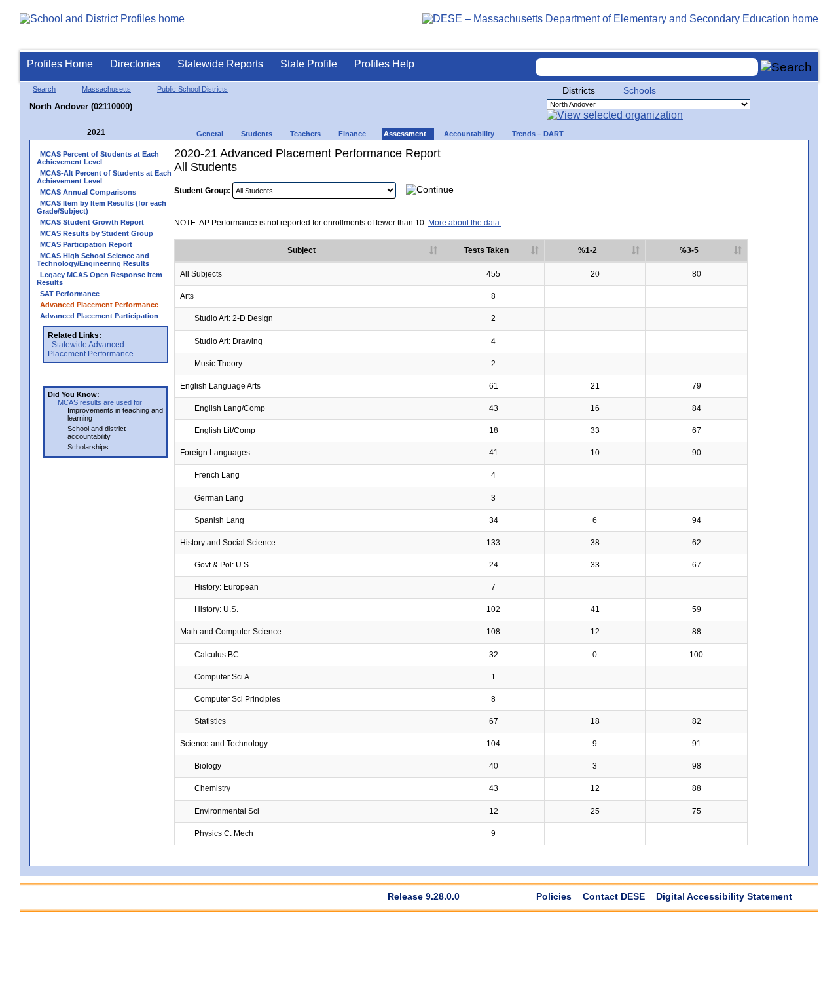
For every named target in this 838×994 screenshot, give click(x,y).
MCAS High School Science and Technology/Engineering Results (93, 259)
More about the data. (464, 222)
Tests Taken (486, 250)
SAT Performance (70, 293)
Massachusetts (106, 89)
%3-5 (689, 250)
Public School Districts (192, 89)
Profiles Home (60, 63)
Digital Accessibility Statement (724, 896)
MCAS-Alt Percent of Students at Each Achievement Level (104, 177)
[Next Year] (123, 133)
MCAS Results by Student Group (96, 233)
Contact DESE (614, 896)
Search (44, 89)
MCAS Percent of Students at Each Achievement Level (98, 158)
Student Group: (202, 190)
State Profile (308, 63)
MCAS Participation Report (86, 244)
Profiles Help (384, 63)
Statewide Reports (220, 63)
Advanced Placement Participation (99, 316)
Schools (639, 90)
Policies (554, 896)
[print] (719, 189)
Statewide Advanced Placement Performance (91, 349)
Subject (301, 250)
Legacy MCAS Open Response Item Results (99, 278)
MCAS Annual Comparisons (88, 192)
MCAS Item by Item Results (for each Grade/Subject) (101, 207)
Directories (135, 63)
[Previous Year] (78, 133)
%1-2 (587, 250)
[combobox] (647, 67)
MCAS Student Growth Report (92, 222)
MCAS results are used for (100, 402)
